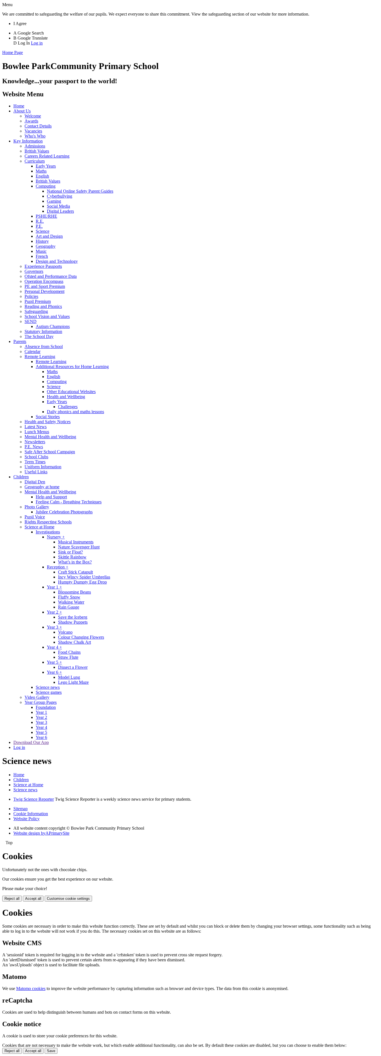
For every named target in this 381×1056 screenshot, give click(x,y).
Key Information (28, 141)
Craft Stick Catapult (75, 572)
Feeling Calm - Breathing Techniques (69, 501)
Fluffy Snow (69, 597)
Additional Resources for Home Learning (72, 366)
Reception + (57, 567)
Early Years (46, 166)
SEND (31, 321)
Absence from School (44, 346)
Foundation (46, 707)
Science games (49, 692)
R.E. (40, 221)
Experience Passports (43, 266)
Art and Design (49, 236)
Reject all (12, 898)
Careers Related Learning (47, 156)
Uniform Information (43, 466)
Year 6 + (54, 672)
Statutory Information (43, 331)
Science (42, 231)
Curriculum (35, 161)
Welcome (33, 116)
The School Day (39, 336)
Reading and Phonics (43, 306)
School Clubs (36, 456)
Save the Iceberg (72, 617)
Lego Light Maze (73, 682)
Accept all (33, 898)
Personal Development (44, 291)
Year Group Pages (41, 702)
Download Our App (31, 742)
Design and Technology (57, 261)
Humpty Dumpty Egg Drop (82, 582)
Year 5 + (54, 662)
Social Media (58, 206)
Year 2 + (54, 612)
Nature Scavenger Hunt (79, 547)
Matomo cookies (30, 988)
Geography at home (42, 486)
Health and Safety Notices (48, 421)
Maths (41, 171)
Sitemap (20, 808)
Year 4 (41, 727)
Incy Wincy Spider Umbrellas (84, 577)
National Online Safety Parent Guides (80, 191)
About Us (22, 111)
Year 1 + (54, 587)
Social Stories (48, 416)
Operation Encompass (44, 281)
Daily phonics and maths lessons (75, 411)
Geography (46, 246)
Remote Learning (40, 356)
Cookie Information (30, 813)
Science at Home (39, 527)
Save (51, 1051)
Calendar (32, 351)
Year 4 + (54, 647)
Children (21, 476)
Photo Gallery (37, 506)
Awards (31, 121)
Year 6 (41, 737)
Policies (31, 296)
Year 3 (41, 722)
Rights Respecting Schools (48, 522)
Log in (37, 43)
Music (41, 251)
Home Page (12, 52)
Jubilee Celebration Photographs (64, 511)
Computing (46, 186)
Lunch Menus (37, 431)
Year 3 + (54, 627)
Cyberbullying (59, 196)
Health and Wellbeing (66, 396)
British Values (37, 151)
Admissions (35, 146)
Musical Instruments (75, 542)
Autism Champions (53, 326)
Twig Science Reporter (33, 799)
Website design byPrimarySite (41, 833)
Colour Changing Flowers (81, 637)
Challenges (68, 406)
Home (18, 106)
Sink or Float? (70, 552)
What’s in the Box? (75, 562)
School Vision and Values (47, 316)
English (42, 176)
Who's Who (35, 136)
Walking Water (71, 602)
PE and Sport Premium (45, 286)
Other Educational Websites (71, 391)
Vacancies (33, 131)
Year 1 (41, 712)
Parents (19, 341)
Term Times (35, 461)
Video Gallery (37, 697)
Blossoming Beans (74, 592)
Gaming (54, 201)
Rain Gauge (68, 607)
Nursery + (56, 537)
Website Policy (26, 818)
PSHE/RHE (46, 216)
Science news (48, 687)
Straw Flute (68, 657)
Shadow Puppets (73, 622)
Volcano (65, 632)
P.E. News (34, 446)
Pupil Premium (38, 301)
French (42, 256)
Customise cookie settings (68, 898)
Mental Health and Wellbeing (50, 436)
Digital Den (35, 481)
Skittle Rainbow (72, 557)
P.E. (39, 226)
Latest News (36, 426)
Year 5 (41, 732)
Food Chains (69, 652)
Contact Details (38, 126)
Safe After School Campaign (50, 451)
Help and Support (51, 496)
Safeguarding (36, 311)
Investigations (48, 532)
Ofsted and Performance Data (51, 276)
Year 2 (41, 717)
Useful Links (36, 471)
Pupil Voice (35, 516)
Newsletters (35, 441)
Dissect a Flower (73, 667)
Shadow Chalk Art (74, 642)
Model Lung (69, 677)
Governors (34, 271)
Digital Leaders (60, 211)
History (42, 241)
